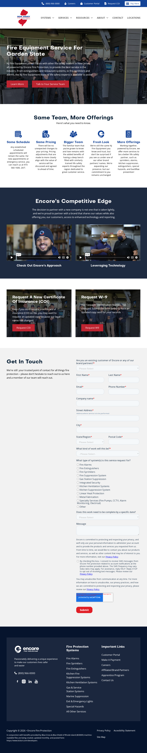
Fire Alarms (72, 658)
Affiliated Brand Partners (115, 670)
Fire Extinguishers (76, 668)
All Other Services (76, 711)
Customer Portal (110, 654)
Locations (133, 17)
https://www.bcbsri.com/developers (22, 740)
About (101, 17)
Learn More (17, 84)
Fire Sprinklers (74, 663)
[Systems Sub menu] (53, 18)
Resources (82, 17)
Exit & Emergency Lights (79, 701)
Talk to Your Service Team (50, 84)
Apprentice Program (112, 675)
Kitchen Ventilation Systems (81, 682)
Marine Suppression (77, 696)
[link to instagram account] (24, 682)
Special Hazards (75, 706)
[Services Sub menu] (71, 18)
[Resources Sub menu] (92, 18)
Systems (46, 17)
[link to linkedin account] (30, 682)
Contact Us (107, 680)
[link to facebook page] (17, 682)
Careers (105, 665)
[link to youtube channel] (36, 682)
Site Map (101, 736)
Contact (117, 17)
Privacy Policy (104, 730)
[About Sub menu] (107, 18)
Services (63, 17)
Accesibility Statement (124, 730)
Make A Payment (110, 659)
